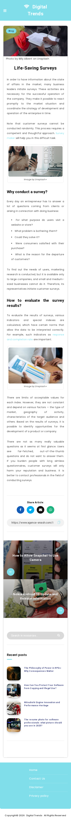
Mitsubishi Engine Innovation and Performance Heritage (42, 704)
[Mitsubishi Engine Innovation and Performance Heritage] (14, 708)
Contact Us (37, 779)
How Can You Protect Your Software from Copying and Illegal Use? (44, 686)
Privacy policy (39, 796)
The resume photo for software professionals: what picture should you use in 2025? (43, 722)
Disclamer (36, 787)
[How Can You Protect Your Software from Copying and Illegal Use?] (14, 691)
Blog (11, 31)
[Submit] (59, 635)
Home (33, 770)
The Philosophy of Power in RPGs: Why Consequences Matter (42, 669)
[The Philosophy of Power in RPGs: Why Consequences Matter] (14, 673)
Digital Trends (37, 10)
